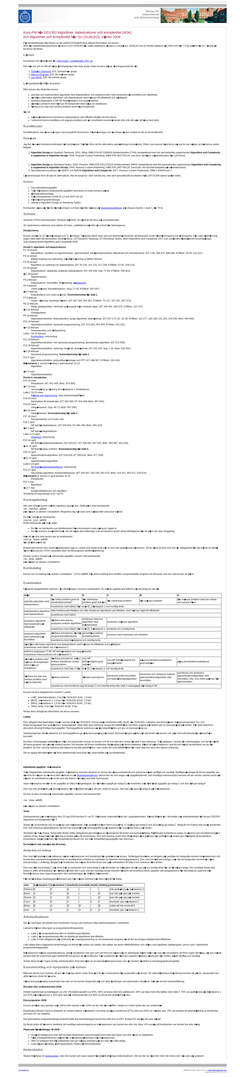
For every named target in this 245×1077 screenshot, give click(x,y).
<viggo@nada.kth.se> (217, 1070)
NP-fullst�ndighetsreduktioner (47, 467)
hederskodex (52, 1056)
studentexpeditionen (111, 208)
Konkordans (37, 336)
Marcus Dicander (40, 74)
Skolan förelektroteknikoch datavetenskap (146, 14)
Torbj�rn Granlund (41, 71)
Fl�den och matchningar (44, 395)
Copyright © (23, 1070)
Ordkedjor (36, 437)
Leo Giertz (36, 77)
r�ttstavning (79, 283)
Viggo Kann (62, 61)
